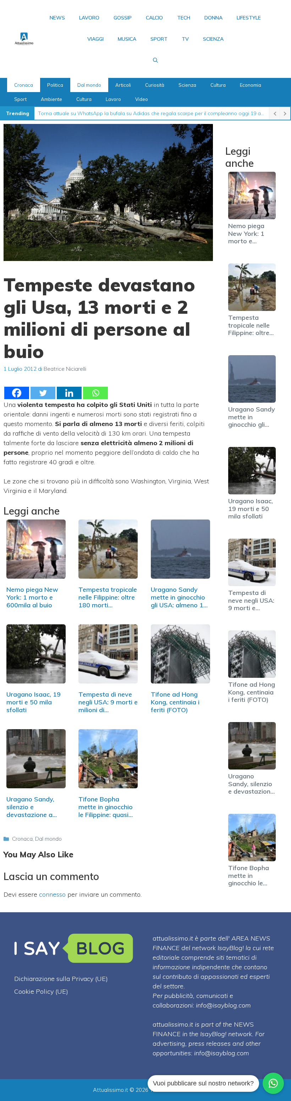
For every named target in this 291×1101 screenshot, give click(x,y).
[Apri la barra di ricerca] (155, 60)
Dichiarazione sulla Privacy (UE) (61, 979)
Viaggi (95, 39)
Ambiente (51, 99)
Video (141, 99)
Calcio (154, 18)
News (57, 18)
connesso (52, 894)
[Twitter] (43, 393)
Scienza (213, 39)
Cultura (218, 85)
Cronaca (23, 85)
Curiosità (154, 85)
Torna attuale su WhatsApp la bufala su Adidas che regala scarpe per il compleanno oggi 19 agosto (151, 113)
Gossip (123, 18)
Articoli (123, 85)
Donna (213, 18)
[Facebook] (16, 393)
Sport (159, 39)
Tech (183, 18)
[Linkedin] (69, 393)
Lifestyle (249, 18)
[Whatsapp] (95, 393)
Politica (55, 85)
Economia (250, 85)
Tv (185, 39)
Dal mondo (89, 85)
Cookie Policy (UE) (41, 991)
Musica (127, 39)
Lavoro (89, 18)
